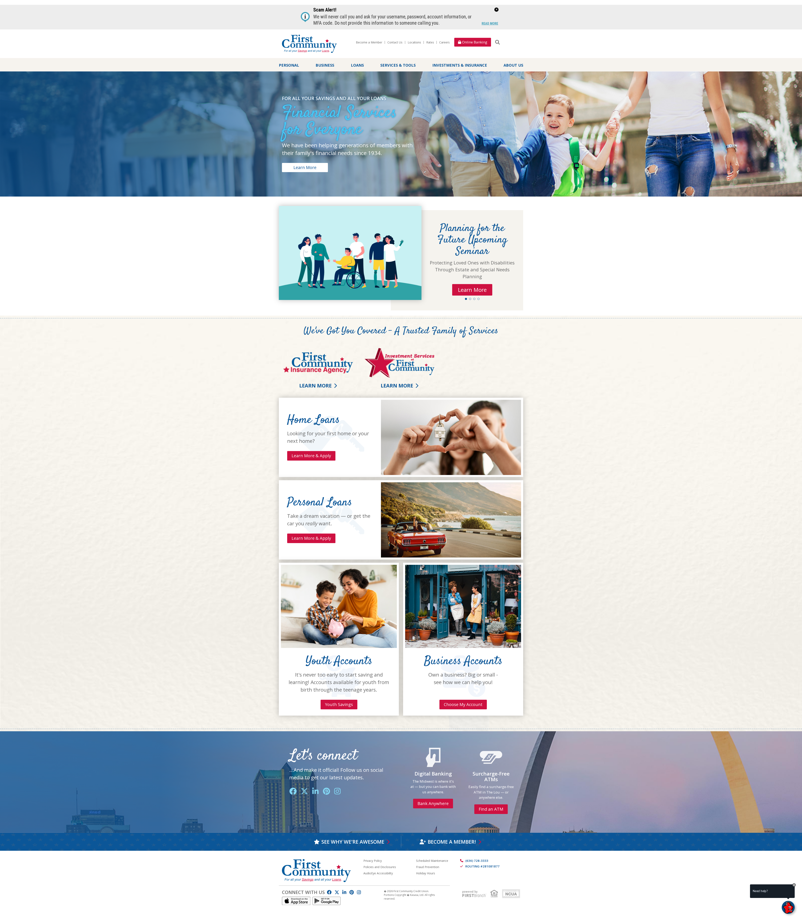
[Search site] (497, 42)
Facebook (293, 791)
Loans (357, 64)
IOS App (296, 901)
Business (325, 64)
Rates (430, 42)
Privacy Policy (372, 861)
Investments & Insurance (459, 64)
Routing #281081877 (482, 866)
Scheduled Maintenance (432, 861)
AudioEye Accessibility (378, 873)
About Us (513, 64)
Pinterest (326, 791)
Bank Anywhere (433, 803)
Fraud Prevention (427, 867)
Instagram (337, 791)
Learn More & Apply (311, 456)
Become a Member (369, 42)
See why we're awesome (352, 841)
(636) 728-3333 (476, 860)
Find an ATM (491, 809)
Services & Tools (398, 64)
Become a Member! (452, 841)
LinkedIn (315, 791)
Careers (444, 42)
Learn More (304, 167)
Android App (326, 901)
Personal (289, 64)
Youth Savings (339, 704)
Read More (490, 23)
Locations (414, 42)
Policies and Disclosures (379, 867)
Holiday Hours (425, 873)
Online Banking (474, 42)
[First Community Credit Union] (309, 43)
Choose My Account (463, 704)
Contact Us (394, 42)
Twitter (304, 791)
